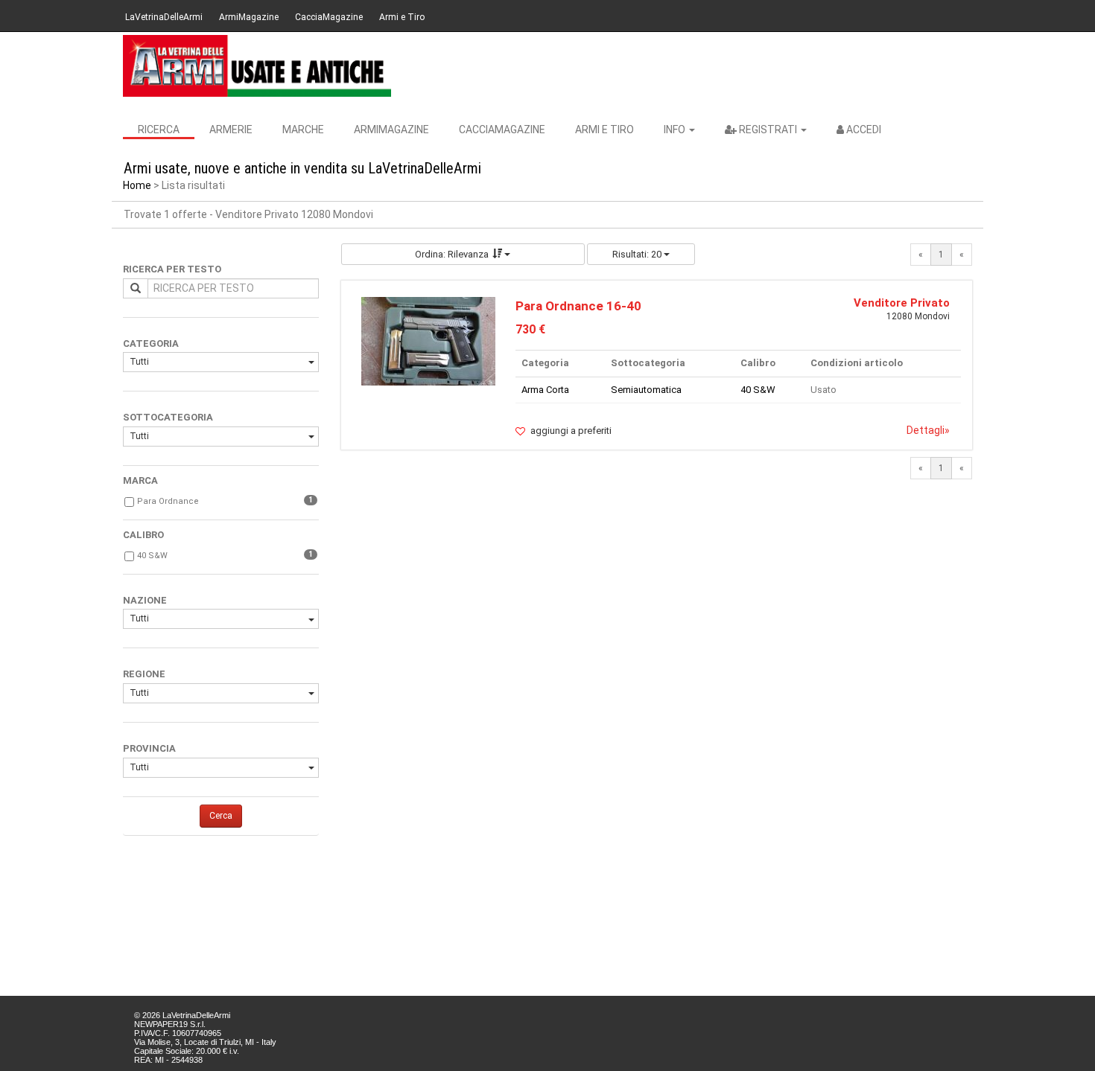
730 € (530, 329)
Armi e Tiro (402, 17)
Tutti (139, 362)
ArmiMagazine (249, 17)
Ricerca (159, 129)
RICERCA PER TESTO (172, 269)
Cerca (220, 816)
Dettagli (928, 430)
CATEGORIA (151, 343)
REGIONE (144, 674)
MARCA (140, 480)
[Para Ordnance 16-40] (428, 340)
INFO (676, 129)
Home (137, 185)
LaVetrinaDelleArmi (164, 17)
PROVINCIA (149, 748)
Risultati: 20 (638, 254)
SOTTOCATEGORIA (168, 417)
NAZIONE (145, 600)
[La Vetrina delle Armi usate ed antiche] (257, 66)
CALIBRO (143, 534)
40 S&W (152, 555)
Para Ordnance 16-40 (578, 305)
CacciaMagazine (329, 17)
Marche (303, 129)
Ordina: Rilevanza (452, 254)
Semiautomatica (646, 389)
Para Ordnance (168, 501)
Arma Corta (545, 389)
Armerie (231, 129)
